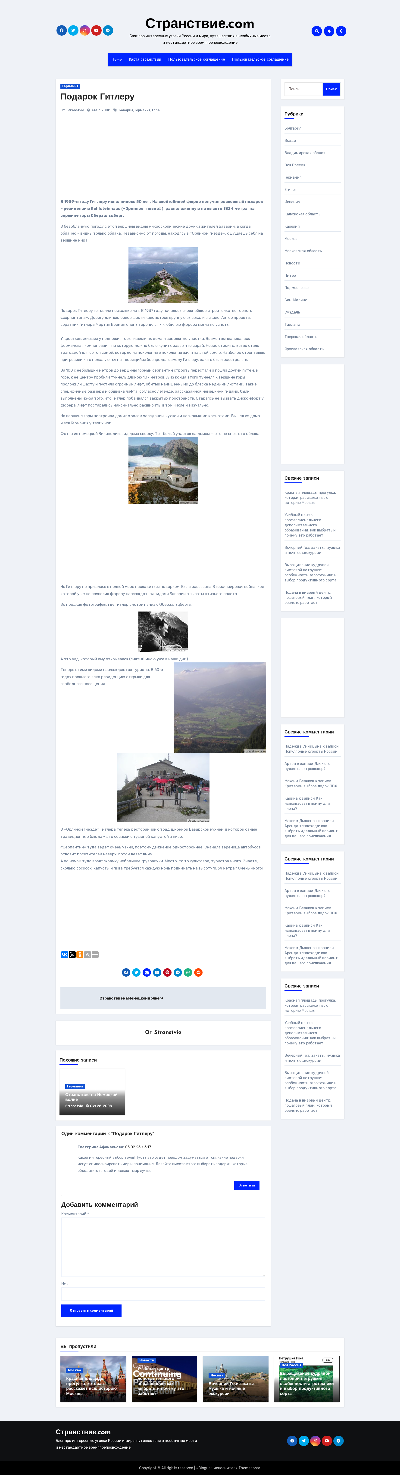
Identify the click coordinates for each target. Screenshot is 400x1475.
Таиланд (292, 324)
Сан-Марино (295, 300)
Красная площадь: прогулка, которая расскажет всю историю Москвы (310, 497)
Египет (290, 189)
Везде (290, 140)
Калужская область (302, 214)
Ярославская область (304, 349)
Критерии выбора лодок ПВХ (310, 786)
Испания (292, 202)
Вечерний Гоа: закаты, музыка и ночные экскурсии (232, 1389)
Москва (291, 238)
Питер (290, 275)
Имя (65, 1284)
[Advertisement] (124, 157)
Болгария (293, 128)
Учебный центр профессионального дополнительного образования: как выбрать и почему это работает (310, 525)
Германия (70, 86)
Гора (156, 110)
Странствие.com (200, 24)
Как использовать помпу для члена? (307, 803)
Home (116, 60)
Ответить (246, 1185)
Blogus (204, 1468)
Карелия (292, 226)
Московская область (303, 251)
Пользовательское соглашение (196, 60)
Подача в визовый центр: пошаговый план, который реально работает (308, 597)
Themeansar (249, 1468)
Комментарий (75, 1214)
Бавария (126, 110)
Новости (292, 263)
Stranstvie (75, 110)
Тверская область (300, 337)
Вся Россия (295, 165)
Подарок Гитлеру (97, 97)
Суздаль (292, 312)
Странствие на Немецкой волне (130, 998)
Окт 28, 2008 (101, 1106)
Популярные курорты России (311, 751)
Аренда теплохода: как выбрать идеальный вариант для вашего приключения (311, 831)
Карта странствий (145, 60)
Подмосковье (296, 288)
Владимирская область (306, 153)
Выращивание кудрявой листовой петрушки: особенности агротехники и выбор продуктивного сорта (307, 1384)
